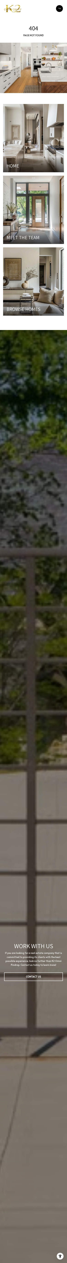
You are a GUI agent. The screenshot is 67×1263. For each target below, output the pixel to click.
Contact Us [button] (33, 976)
